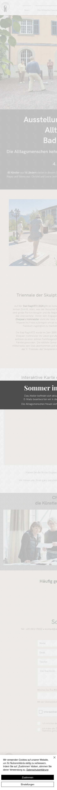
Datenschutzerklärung (37, 769)
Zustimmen (27, 777)
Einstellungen (27, 784)
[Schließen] (52, 759)
